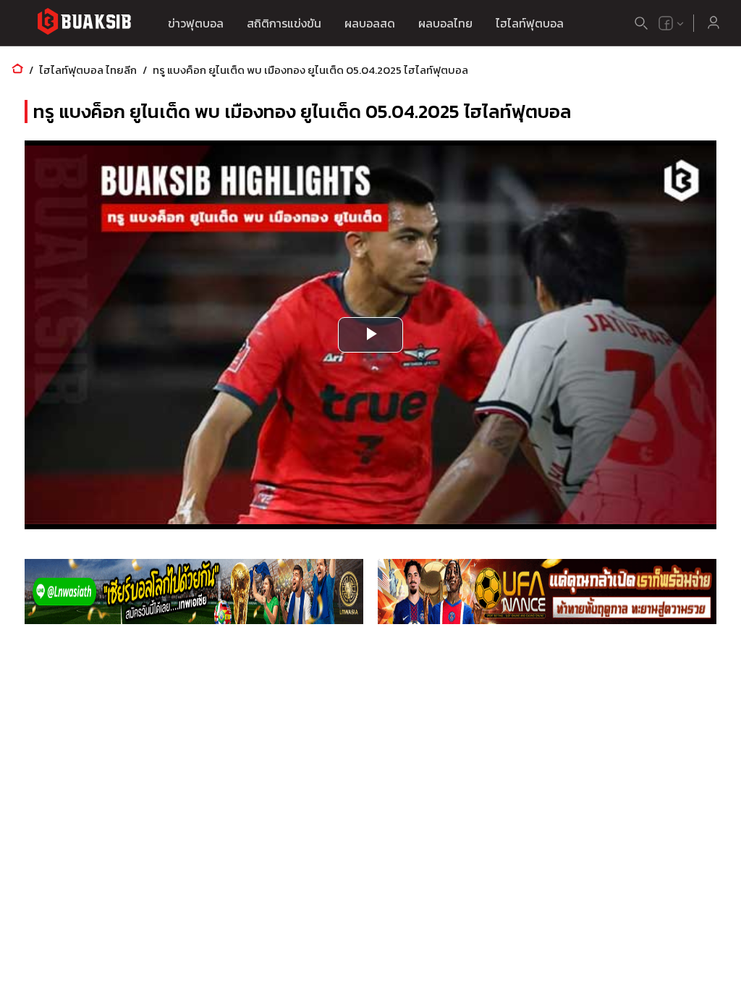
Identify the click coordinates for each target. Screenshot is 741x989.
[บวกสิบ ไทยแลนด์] (665, 23)
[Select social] (671, 23)
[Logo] (84, 23)
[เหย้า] (17, 70)
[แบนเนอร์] (194, 591)
